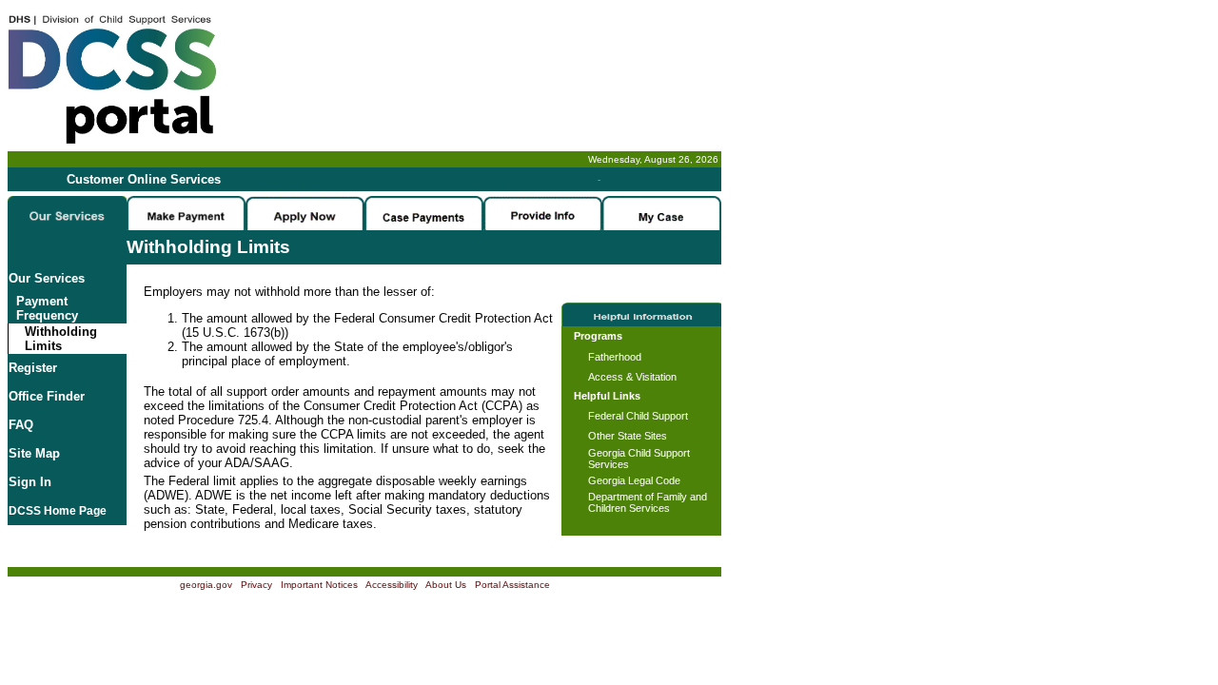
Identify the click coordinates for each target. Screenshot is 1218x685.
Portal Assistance (512, 584)
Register (33, 368)
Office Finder (47, 396)
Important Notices (319, 584)
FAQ (21, 425)
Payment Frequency (43, 308)
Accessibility (391, 584)
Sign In (30, 482)
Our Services (47, 278)
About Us (445, 584)
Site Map (34, 453)
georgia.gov (206, 584)
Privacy (256, 584)
